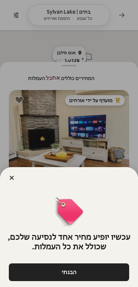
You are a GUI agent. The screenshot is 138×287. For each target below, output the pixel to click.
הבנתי (69, 272)
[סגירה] (12, 178)
